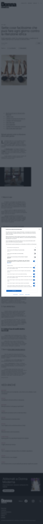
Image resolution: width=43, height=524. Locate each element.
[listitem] (21, 247)
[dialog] (21, 262)
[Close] (40, 230)
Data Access (21, 294)
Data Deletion (15, 294)
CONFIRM (14, 290)
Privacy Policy (27, 294)
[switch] (34, 250)
